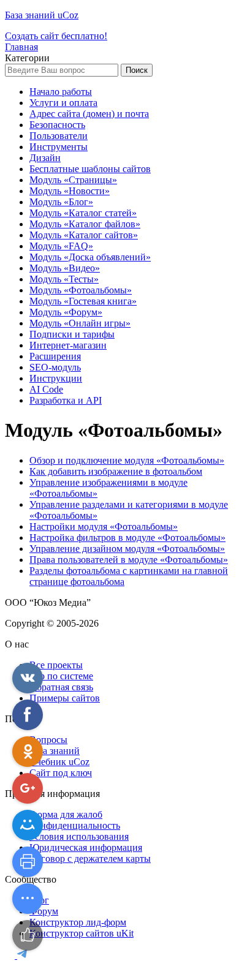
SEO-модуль (55, 367)
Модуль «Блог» (61, 202)
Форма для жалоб (65, 814)
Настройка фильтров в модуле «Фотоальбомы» (127, 537)
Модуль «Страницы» (73, 180)
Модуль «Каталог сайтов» (83, 235)
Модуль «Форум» (65, 312)
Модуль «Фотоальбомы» (80, 290)
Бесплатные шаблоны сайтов (90, 169)
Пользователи (58, 135)
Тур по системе (61, 676)
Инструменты (58, 147)
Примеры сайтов (64, 698)
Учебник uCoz (59, 762)
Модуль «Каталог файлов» (84, 224)
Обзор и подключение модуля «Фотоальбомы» (126, 460)
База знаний (54, 750)
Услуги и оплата (63, 102)
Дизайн (45, 158)
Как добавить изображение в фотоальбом (115, 471)
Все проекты (56, 665)
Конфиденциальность (74, 825)
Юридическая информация (85, 847)
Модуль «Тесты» (64, 279)
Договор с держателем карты (90, 858)
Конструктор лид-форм (77, 922)
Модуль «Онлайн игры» (80, 323)
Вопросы (48, 739)
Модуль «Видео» (64, 268)
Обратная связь (61, 687)
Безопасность (57, 124)
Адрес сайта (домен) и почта (89, 113)
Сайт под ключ (60, 773)
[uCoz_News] (11, 955)
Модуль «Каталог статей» (83, 213)
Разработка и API (65, 400)
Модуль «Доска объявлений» (90, 257)
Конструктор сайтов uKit (81, 933)
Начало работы (60, 91)
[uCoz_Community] (22, 955)
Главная (21, 47)
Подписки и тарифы (72, 334)
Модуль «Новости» (69, 191)
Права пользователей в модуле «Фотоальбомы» (128, 559)
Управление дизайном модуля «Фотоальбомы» (127, 548)
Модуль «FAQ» (61, 246)
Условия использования (79, 836)
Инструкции (55, 378)
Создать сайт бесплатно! (56, 36)
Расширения (55, 356)
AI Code (46, 389)
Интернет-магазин (68, 345)
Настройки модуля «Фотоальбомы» (103, 526)
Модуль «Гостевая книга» (83, 301)
